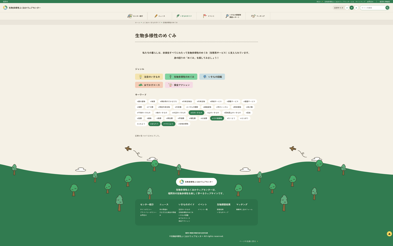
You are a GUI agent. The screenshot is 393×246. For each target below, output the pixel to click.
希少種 (250, 107)
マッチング (241, 204)
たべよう (231, 118)
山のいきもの (213, 112)
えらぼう (244, 118)
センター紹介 (147, 204)
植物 (149, 118)
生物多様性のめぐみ (186, 212)
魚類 (159, 118)
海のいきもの (162, 112)
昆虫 (249, 112)
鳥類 (140, 118)
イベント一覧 (203, 209)
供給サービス (216, 101)
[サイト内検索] (375, 7)
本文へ (319, 1)
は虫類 (204, 118)
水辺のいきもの (179, 112)
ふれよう (141, 123)
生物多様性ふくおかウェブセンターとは (339, 1)
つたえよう (169, 123)
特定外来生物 (164, 107)
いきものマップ (222, 212)
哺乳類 (193, 118)
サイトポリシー (146, 209)
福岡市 (5, 1)
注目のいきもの (184, 209)
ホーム (137, 22)
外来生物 (201, 101)
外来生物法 (187, 101)
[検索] (387, 8)
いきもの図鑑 (183, 215)
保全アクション (184, 221)
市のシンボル (222, 107)
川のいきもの (197, 112)
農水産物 (141, 101)
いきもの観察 (193, 107)
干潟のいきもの (144, 112)
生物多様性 (184, 123)
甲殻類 (181, 118)
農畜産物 (207, 107)
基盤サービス (250, 101)
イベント (202, 204)
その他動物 (217, 118)
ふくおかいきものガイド (151, 22)
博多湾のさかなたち (169, 101)
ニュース (163, 204)
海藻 (153, 101)
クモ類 (150, 107)
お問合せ (370, 1)
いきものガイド (186, 204)
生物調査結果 (223, 204)
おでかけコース (184, 218)
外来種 (178, 107)
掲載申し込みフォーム (244, 209)
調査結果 (220, 209)
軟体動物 (237, 107)
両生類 (170, 118)
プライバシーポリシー (148, 212)
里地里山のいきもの (233, 112)
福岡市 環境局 (385, 1)
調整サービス (233, 101)
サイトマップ (360, 1)
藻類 (140, 107)
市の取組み (163, 209)
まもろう (154, 123)
